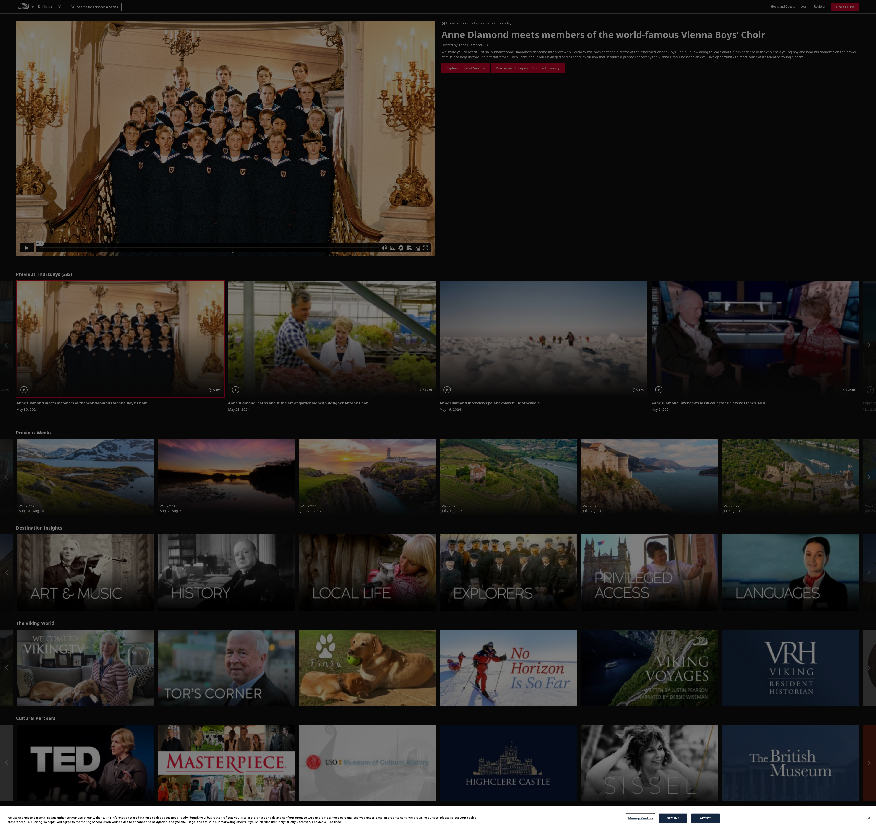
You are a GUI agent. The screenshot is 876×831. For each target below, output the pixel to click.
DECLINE (673, 818)
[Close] (869, 818)
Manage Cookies (640, 818)
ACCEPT (705, 818)
